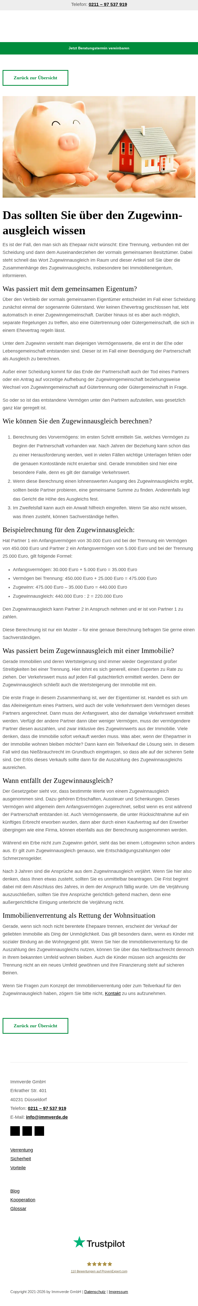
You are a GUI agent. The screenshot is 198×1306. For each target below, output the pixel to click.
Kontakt (113, 993)
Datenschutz (95, 1291)
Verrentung (21, 1150)
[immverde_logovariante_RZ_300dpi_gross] (67, 17)
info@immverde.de (47, 1117)
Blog (15, 1191)
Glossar (18, 1208)
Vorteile (18, 1167)
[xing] (39, 1131)
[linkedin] (27, 1131)
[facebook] (15, 1131)
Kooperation (22, 1199)
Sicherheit (20, 1158)
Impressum (118, 1291)
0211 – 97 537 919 (47, 1108)
